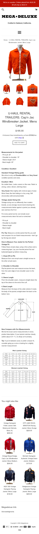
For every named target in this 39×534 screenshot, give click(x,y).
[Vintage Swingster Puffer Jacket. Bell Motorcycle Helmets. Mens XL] (10, 412)
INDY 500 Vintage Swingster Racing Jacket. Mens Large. (10, 488)
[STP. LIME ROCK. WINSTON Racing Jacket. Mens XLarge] (29, 412)
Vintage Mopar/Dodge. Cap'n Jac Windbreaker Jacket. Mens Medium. (10, 458)
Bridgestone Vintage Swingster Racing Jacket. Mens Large (29, 488)
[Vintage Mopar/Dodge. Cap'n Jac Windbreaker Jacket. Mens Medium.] (10, 445)
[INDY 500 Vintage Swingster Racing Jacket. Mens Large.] (10, 476)
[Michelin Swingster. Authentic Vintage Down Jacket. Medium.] (29, 445)
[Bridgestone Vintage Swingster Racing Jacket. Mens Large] (29, 476)
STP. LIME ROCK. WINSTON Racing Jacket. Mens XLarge (29, 425)
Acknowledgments (8, 511)
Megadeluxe (24, 523)
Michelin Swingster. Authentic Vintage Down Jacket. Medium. (29, 458)
